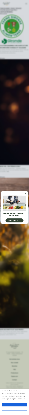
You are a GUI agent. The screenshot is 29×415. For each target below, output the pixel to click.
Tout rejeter (14, 412)
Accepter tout (14, 404)
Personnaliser (14, 408)
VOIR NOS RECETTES (14, 220)
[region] (14, 402)
